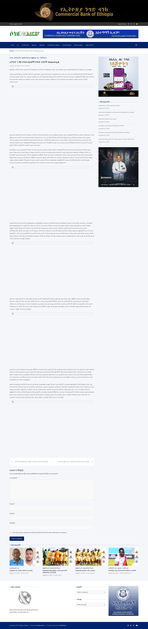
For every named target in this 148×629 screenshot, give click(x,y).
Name (12, 504)
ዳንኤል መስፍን (24, 573)
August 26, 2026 (113, 573)
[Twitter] (133, 24)
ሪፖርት (11, 58)
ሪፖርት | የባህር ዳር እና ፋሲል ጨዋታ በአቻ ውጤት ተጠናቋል (73, 461)
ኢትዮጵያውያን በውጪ (53, 45)
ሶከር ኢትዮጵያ (24, 625)
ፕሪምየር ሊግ (25, 45)
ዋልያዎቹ (41, 45)
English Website (122, 24)
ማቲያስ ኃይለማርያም (125, 573)
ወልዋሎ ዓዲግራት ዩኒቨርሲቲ (29, 58)
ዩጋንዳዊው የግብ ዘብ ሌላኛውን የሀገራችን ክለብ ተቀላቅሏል (113, 132)
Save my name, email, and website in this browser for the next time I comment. (39, 532)
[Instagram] (131, 24)
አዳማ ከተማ (17, 58)
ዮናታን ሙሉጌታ (25, 66)
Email (12, 513)
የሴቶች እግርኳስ (67, 45)
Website (12, 523)
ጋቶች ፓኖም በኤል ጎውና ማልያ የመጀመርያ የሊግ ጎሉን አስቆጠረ (31, 461)
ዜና (18, 45)
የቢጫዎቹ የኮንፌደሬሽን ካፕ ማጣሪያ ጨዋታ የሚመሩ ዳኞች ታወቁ (116, 139)
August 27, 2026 (14, 573)
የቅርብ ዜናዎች (16, 545)
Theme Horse (41, 625)
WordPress (63, 625)
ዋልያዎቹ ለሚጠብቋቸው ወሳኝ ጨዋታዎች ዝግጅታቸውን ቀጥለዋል (116, 112)
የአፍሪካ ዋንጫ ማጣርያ (55, 568)
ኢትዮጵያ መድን (13, 568)
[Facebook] (128, 24)
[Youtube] (136, 24)
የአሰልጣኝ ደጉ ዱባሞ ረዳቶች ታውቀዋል (108, 105)
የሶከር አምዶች (89, 45)
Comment (14, 478)
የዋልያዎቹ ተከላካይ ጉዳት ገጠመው (107, 119)
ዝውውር (34, 45)
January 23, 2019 (15, 66)
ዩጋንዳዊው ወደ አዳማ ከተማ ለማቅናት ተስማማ (111, 126)
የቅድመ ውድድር (78, 45)
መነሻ (12, 45)
